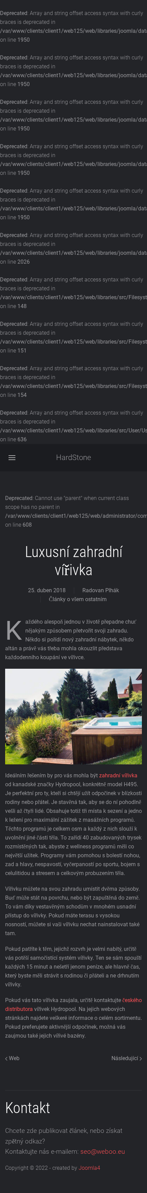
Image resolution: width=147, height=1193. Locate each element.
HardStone (73, 457)
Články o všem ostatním (78, 599)
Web (13, 1058)
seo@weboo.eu (102, 1151)
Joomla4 (89, 1168)
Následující (125, 1058)
